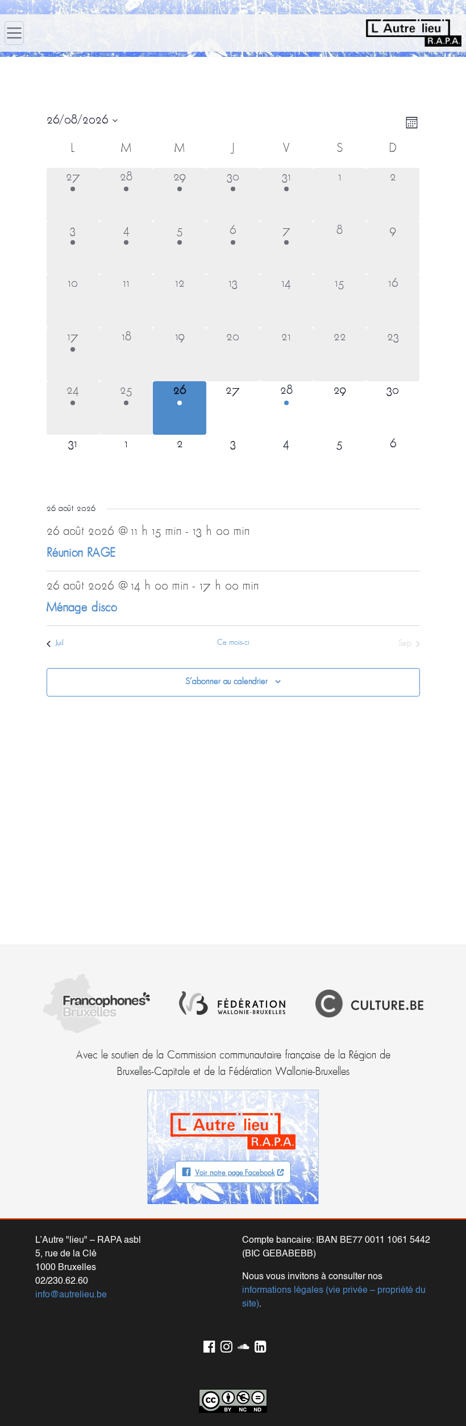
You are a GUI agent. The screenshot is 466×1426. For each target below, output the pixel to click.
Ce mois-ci (233, 642)
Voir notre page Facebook (235, 1173)
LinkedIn (258, 1344)
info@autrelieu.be (71, 1295)
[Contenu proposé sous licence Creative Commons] (233, 1401)
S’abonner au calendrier (227, 681)
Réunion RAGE (81, 553)
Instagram (224, 1344)
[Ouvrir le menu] (14, 33)
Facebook (207, 1344)
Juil (59, 643)
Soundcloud (241, 1344)
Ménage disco (82, 608)
